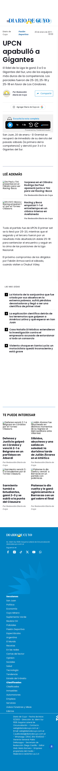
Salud (9, 666)
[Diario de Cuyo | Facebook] (33, 21)
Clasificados (12, 686)
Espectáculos (13, 633)
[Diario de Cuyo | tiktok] (50, 21)
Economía (11, 608)
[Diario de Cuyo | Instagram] (38, 21)
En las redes (12, 649)
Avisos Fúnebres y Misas (19, 707)
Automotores (13, 694)
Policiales (11, 625)
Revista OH (12, 621)
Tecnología (12, 670)
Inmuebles (11, 690)
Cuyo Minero (13, 612)
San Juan (11, 600)
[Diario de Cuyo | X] (44, 21)
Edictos (10, 711)
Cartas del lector (15, 653)
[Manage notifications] (52, 746)
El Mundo (11, 641)
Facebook (8, 552)
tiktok (21, 552)
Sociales (10, 662)
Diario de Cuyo (7, 33)
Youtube (33, 552)
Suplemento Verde (16, 617)
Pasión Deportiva (23, 33)
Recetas (10, 645)
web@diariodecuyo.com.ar (25, 728)
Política (10, 604)
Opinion (10, 657)
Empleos (11, 698)
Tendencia (12, 674)
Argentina (11, 637)
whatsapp (40, 552)
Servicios (11, 703)
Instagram (14, 552)
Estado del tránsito (16, 678)
